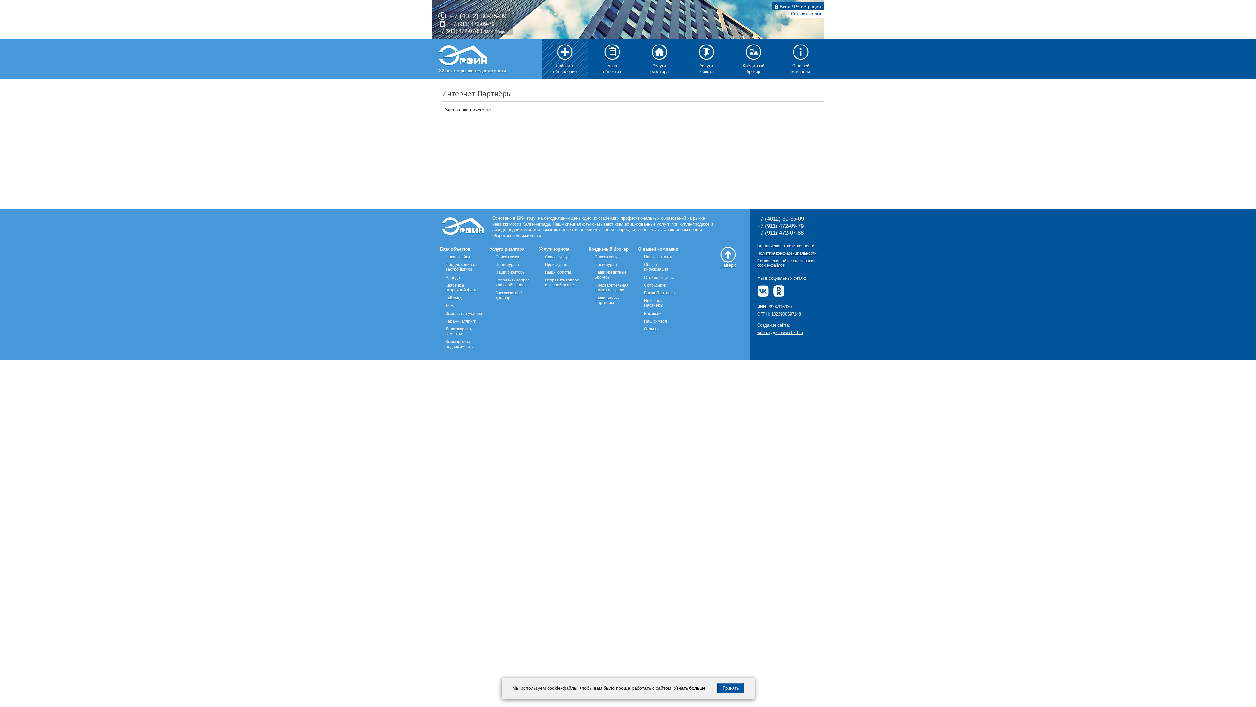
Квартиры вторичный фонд (461, 288)
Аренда (453, 277)
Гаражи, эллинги (461, 321)
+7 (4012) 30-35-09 (478, 16)
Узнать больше (690, 688)
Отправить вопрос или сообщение (513, 282)
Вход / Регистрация (799, 6)
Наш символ (655, 321)
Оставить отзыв (806, 13)
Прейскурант (508, 265)
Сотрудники (655, 285)
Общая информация (656, 267)
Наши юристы (558, 272)
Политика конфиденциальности (787, 253)
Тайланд (454, 298)
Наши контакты (658, 257)
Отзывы (651, 329)
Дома (451, 305)
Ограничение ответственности (785, 246)
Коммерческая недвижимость (459, 344)
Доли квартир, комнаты (459, 331)
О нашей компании (658, 249)
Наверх (728, 265)
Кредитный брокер (609, 249)
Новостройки (458, 257)
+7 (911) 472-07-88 (460, 31)
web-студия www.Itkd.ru (780, 332)
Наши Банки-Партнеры (607, 300)
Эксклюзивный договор (509, 295)
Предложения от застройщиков (461, 267)
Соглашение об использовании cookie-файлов (786, 263)
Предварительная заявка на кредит (612, 288)
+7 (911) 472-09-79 (472, 24)
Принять (731, 688)
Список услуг (507, 257)
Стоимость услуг (659, 277)
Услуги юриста (554, 249)
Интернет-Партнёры (654, 303)
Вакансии (653, 313)
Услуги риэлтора (507, 249)
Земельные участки (464, 313)
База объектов (455, 249)
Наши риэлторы (511, 272)
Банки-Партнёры (660, 293)
